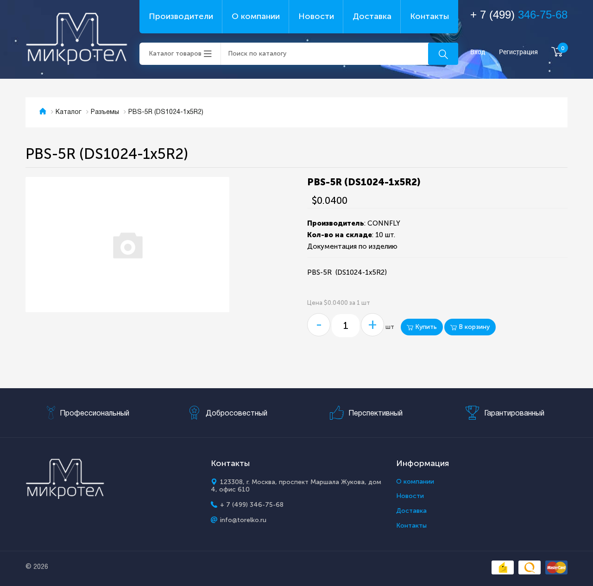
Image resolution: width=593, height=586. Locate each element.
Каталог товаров (175, 53)
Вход (478, 52)
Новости (316, 16)
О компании (256, 16)
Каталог (69, 112)
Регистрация (518, 52)
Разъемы (105, 112)
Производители (181, 16)
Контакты (429, 16)
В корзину (473, 327)
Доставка (372, 16)
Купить (425, 327)
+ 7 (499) (519, 14)
